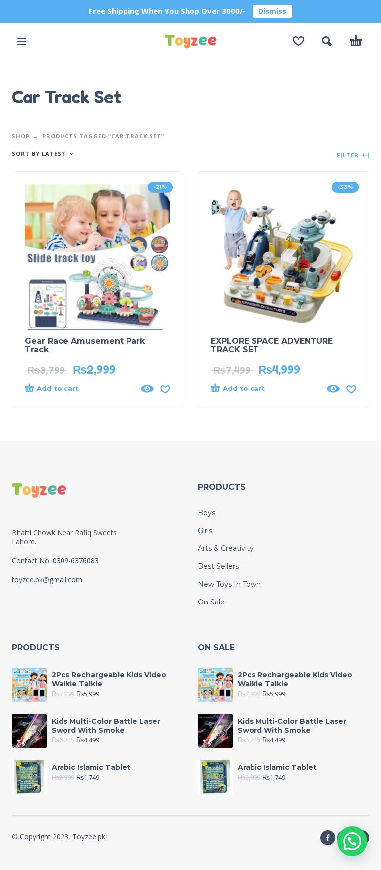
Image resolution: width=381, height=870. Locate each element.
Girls (205, 530)
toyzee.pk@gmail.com (47, 579)
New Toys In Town (229, 584)
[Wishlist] (298, 41)
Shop (21, 136)
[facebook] (327, 837)
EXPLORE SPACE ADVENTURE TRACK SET (272, 345)
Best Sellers (218, 566)
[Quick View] (147, 389)
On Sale (211, 602)
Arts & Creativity (226, 548)
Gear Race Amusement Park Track (85, 345)
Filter (349, 155)
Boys (206, 512)
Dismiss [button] (272, 11)
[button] (21, 41)
